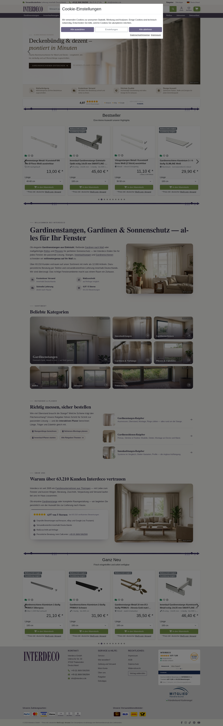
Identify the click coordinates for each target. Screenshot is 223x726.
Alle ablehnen (145, 29)
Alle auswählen (77, 29)
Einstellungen (111, 29)
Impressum (156, 35)
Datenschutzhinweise (140, 35)
